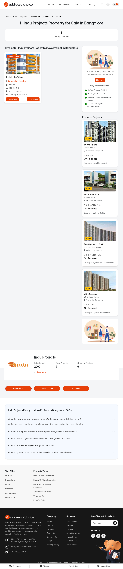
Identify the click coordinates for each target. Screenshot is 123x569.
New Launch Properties (43, 476)
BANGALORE (47, 388)
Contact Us (52, 537)
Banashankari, (13, 81)
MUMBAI (76, 388)
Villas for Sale (39, 496)
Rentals (78, 4)
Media (49, 522)
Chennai (9, 489)
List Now (100, 80)
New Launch (72, 522)
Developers (72, 545)
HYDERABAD (18, 388)
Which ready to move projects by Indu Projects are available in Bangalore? (44, 419)
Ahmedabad (10, 493)
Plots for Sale (39, 500)
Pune (7, 484)
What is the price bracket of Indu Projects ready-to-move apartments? (42, 432)
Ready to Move (61, 34)
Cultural (50, 525)
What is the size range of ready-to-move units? (31, 445)
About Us (51, 533)
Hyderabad (10, 497)
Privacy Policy (53, 545)
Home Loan (64, 4)
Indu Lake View (14, 77)
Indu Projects (21, 17)
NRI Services (72, 541)
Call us (75, 566)
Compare (16, 566)
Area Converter (73, 533)
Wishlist (45, 566)
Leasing (91, 4)
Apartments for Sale (42, 492)
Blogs (49, 541)
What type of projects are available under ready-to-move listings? (40, 452)
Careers (50, 529)
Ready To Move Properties (44, 480)
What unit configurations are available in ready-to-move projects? (40, 439)
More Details (33, 99)
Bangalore (22, 81)
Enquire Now (12, 99)
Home (51, 4)
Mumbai (8, 476)
